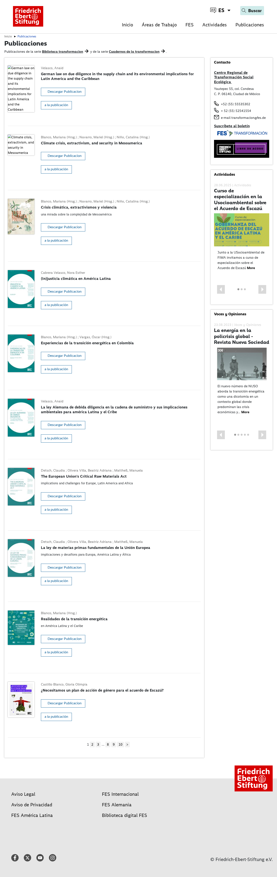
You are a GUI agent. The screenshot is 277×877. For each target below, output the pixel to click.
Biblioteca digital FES (124, 815)
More (251, 268)
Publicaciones (249, 25)
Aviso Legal (23, 794)
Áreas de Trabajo (159, 25)
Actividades (214, 25)
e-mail (225, 118)
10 (120, 744)
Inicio (127, 25)
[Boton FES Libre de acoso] (241, 149)
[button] (221, 289)
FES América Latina (32, 815)
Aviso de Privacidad (31, 805)
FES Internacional (120, 794)
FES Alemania (117, 805)
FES (189, 25)
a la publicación (56, 105)
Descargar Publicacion (65, 91)
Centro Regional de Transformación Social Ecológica (233, 77)
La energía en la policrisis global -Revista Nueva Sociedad (241, 336)
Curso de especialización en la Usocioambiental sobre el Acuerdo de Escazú (240, 200)
